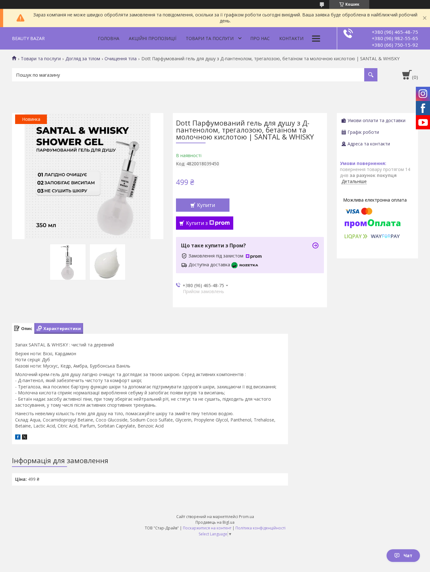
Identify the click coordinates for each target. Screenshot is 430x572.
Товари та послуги (210, 38)
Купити (206, 205)
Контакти (291, 38)
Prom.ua (246, 516)
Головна (108, 38)
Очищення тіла (121, 59)
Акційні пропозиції (152, 38)
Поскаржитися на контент (207, 528)
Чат (408, 555)
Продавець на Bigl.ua (215, 522)
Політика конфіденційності (260, 528)
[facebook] (17, 438)
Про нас (260, 38)
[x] (24, 438)
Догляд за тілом (82, 59)
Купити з (197, 223)
